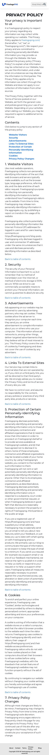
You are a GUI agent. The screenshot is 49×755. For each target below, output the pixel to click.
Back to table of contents (17, 259)
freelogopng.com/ (31, 40)
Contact (17, 748)
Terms (24, 748)
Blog (39, 748)
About (11, 748)
